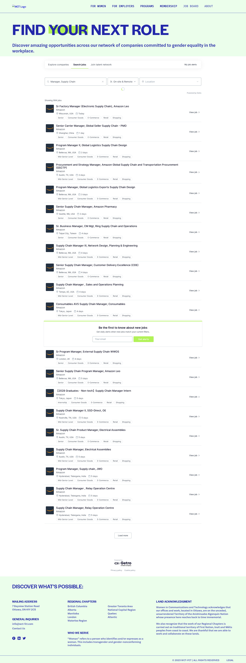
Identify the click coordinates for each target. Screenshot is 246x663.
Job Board (190, 6)
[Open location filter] (197, 81)
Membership (168, 6)
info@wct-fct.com (22, 623)
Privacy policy (116, 570)
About (208, 6)
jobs (79, 64)
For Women (98, 6)
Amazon (60, 109)
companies (58, 64)
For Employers (123, 6)
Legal (230, 660)
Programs (147, 6)
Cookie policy (129, 570)
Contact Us (18, 628)
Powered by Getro (194, 93)
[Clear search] (103, 81)
